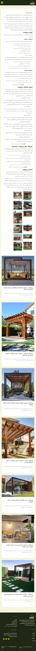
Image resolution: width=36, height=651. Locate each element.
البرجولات (31, 291)
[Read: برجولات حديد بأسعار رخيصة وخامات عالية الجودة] (18, 486)
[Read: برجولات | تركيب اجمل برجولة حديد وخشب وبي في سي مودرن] (18, 576)
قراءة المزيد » (31, 298)
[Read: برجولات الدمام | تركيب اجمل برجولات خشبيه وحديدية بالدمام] (18, 327)
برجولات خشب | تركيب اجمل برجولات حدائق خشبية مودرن (19, 461)
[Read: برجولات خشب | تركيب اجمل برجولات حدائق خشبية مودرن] (18, 438)
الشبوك (13, 85)
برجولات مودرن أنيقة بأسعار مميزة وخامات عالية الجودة (18, 404)
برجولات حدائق (19, 167)
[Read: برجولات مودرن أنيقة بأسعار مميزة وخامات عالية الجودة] (18, 384)
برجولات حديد (28, 55)
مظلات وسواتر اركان (21, 172)
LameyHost (6, 646)
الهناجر (19, 144)
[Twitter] (6, 639)
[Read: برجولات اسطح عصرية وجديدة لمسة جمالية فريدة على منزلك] (18, 529)
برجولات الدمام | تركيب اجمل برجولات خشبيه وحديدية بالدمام (19, 354)
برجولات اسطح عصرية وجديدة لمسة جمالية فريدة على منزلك (19, 546)
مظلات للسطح (12, 167)
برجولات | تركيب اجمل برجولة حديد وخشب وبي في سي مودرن (18, 595)
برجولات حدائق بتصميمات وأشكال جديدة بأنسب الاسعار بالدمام (18, 288)
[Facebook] (8, 639)
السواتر (17, 85)
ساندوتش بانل (14, 144)
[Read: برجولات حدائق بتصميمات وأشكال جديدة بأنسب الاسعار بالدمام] (18, 270)
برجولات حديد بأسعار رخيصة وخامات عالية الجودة (20, 501)
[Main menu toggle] (2, 3)
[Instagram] (3, 639)
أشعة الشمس (19, 62)
